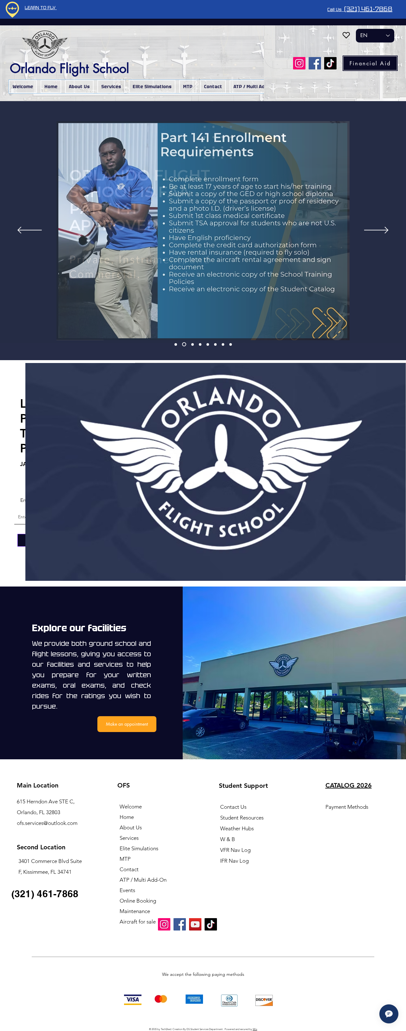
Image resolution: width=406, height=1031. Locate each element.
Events (127, 890)
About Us (131, 827)
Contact (129, 869)
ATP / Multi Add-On (143, 880)
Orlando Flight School (71, 68)
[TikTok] (330, 63)
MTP (125, 859)
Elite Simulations (139, 848)
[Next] (376, 231)
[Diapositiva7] (223, 344)
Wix (255, 1029)
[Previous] (29, 231)
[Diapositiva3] (192, 344)
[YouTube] (195, 924)
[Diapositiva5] (207, 344)
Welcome (131, 806)
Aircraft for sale (138, 921)
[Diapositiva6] (215, 344)
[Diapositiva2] (184, 344)
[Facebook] (315, 63)
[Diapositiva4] (200, 344)
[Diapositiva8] (230, 344)
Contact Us (233, 807)
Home (127, 817)
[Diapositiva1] (175, 344)
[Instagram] (299, 63)
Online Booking (138, 901)
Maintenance (135, 911)
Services (129, 838)
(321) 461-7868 (368, 9)
